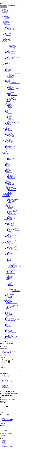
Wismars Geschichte (9, 330)
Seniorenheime (8, 127)
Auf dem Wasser (8, 170)
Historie (11, 283)
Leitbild (11, 282)
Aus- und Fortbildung (13, 287)
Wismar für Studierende (9, 187)
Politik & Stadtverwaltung (6, 196)
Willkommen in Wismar (7, 140)
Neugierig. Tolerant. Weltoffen (10, 236)
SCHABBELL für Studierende (14, 84)
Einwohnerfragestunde (11, 206)
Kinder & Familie (9, 145)
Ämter (7, 324)
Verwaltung (8, 323)
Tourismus (3, 152)
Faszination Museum (11, 89)
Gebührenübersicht (11, 260)
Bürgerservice (4, 36)
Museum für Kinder (11, 76)
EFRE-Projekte (8, 35)
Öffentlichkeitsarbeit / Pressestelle (7, 399)
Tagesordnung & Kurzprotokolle (13, 211)
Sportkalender (10, 117)
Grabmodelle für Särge (13, 263)
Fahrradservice (8, 182)
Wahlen (5, 311)
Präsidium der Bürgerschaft (12, 200)
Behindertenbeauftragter (11, 218)
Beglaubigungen (10, 253)
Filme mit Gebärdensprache (12, 99)
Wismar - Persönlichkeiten (10, 133)
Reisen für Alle (10, 175)
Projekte (9, 118)
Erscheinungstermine (9, 26)
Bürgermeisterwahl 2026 (10, 313)
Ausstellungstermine (11, 87)
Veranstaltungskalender (3, 435)
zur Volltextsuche (5, 10)
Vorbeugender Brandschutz (14, 286)
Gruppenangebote (11, 184)
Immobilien (8, 19)
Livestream (8, 203)
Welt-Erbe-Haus (12, 45)
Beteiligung (8, 205)
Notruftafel (7, 32)
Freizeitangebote (8, 123)
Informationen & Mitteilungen (10, 209)
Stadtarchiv (8, 101)
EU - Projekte (6, 34)
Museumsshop (10, 93)
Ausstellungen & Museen (10, 168)
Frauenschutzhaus (11, 225)
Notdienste (6, 30)
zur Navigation (4, 12)
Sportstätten (10, 116)
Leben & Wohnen (9, 144)
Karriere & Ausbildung (7, 300)
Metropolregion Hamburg (12, 51)
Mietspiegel (8, 62)
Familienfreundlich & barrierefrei (15, 83)
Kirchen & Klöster (9, 165)
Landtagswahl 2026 (9, 312)
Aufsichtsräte (10, 208)
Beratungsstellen (10, 224)
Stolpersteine (10, 227)
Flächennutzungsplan (11, 53)
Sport (7, 112)
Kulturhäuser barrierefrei (12, 174)
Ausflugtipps (8, 169)
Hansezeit (9, 106)
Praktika (9, 307)
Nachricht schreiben (3, 354)
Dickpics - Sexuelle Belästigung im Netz (14, 230)
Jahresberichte (10, 221)
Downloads (10, 241)
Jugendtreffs (8, 79)
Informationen (12, 75)
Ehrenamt (7, 111)
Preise (9, 274)
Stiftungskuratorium (11, 137)
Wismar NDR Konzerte (11, 158)
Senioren (5, 125)
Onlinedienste (6, 38)
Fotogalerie (10, 233)
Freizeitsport (10, 113)
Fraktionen (9, 202)
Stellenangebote (8, 302)
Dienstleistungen (8, 325)
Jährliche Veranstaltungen (12, 156)
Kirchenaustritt (10, 257)
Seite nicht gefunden (5, 387)
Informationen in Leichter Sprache (11, 336)
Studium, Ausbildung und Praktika (11, 303)
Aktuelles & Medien (5, 16)
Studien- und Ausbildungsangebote (13, 305)
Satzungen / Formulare (11, 270)
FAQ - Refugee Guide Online (10, 141)
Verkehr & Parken (7, 128)
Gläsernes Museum (13, 91)
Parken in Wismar (9, 180)
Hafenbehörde (10, 275)
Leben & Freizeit (6, 108)
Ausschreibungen (7, 17)
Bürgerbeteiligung (7, 24)
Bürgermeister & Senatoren (10, 243)
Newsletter (7, 27)
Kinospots (9, 231)
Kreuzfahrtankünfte (11, 159)
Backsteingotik (10, 105)
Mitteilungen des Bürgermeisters (13, 210)
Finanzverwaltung (9, 296)
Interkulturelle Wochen (11, 232)
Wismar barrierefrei (7, 316)
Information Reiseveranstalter (10, 183)
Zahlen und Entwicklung (12, 269)
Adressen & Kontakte (7, 40)
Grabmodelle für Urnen (13, 264)
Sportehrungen (10, 119)
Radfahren (7, 129)
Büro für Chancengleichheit (8, 219)
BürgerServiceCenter (9, 248)
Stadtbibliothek (8, 124)
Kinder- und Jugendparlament (12, 216)
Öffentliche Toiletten (9, 186)
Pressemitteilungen (7, 22)
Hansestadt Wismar (6, 343)
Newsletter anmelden (11, 28)
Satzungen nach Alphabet (12, 245)
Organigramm (12, 281)
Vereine (7, 110)
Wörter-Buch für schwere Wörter (11, 337)
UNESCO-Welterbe (11, 44)
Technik (11, 288)
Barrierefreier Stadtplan (11, 176)
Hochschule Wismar (9, 68)
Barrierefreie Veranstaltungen (12, 177)
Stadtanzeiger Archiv (9, 25)
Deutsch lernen (8, 147)
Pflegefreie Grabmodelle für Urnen (15, 266)
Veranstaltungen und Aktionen (12, 240)
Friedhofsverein (10, 272)
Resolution (9, 238)
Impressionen (8, 166)
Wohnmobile (8, 181)
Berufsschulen (8, 67)
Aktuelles (9, 86)
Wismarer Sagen (10, 77)
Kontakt (9, 278)
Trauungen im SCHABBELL (12, 95)
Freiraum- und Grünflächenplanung (13, 56)
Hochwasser (8, 31)
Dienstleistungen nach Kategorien (9, 37)
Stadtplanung (8, 52)
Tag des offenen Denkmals (12, 160)
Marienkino (10, 157)
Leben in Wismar (5, 41)
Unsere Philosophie (9, 301)
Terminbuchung (2, 357)
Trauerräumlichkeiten (11, 267)
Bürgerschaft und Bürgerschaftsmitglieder (14, 199)
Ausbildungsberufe (11, 304)
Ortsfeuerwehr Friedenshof (16, 291)
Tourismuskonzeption (7, 194)
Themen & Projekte (9, 226)
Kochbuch (7, 150)
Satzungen (7, 329)
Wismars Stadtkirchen (9, 134)
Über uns (7, 220)
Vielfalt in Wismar (9, 142)
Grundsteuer (10, 297)
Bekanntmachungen (7, 20)
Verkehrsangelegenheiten (10, 293)
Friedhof (7, 261)
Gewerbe (7, 295)
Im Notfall (9, 292)
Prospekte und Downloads (8, 193)
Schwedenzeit (10, 107)
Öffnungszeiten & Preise (12, 85)
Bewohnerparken (10, 252)
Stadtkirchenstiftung (11, 136)
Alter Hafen (8, 164)
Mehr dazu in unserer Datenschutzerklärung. (7, 5)
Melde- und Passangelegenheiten (13, 249)
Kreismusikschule (9, 70)
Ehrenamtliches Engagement (10, 148)
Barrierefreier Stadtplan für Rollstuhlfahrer (12, 319)
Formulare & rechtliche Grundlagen (13, 122)
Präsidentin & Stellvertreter (12, 201)
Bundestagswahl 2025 (9, 314)
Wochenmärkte (8, 109)
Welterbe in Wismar (13, 46)
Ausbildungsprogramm (11, 306)
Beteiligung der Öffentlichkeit (8, 21)
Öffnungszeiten (8, 326)
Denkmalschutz (8, 59)
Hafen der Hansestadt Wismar (10, 273)
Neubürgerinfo (8, 143)
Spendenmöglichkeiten (9, 139)
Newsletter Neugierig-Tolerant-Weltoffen (6, 433)
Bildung (5, 64)
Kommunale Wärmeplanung (12, 50)
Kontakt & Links (10, 121)
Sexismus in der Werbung (12, 229)
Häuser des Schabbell (13, 90)
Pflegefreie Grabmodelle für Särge (15, 265)
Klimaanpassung (10, 49)
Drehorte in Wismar (9, 172)
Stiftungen (7, 138)
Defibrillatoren (8, 33)
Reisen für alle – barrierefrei (12, 334)
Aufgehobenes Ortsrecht (12, 247)
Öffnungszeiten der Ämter (4, 355)
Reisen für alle (8, 317)
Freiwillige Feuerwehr (13, 289)
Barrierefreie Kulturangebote (10, 103)
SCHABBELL (8, 81)
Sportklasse (10, 114)
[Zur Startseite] (10, 362)
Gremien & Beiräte (9, 215)
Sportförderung (10, 120)
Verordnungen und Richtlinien (12, 246)
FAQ (7, 309)
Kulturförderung (8, 102)
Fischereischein (10, 251)
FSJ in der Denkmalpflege (14, 97)
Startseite (3, 384)
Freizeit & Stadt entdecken (12, 188)
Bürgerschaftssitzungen (11, 198)
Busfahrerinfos (10, 185)
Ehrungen (7, 131)
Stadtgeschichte (8, 104)
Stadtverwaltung (6, 242)
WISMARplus (6, 153)
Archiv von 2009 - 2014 (11, 213)
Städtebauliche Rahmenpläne (12, 55)
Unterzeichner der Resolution (14, 239)
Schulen (7, 65)
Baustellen (5, 23)
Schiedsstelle (8, 299)
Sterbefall (9, 258)
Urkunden (9, 259)
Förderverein (12, 96)
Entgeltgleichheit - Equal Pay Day (13, 228)
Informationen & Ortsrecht (12, 214)
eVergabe (7, 18)
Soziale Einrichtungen (9, 126)
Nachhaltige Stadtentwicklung (10, 43)
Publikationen (8, 63)
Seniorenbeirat (10, 217)
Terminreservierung (7, 39)
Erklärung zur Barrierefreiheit (8, 338)
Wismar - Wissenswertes (8, 130)
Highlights (9, 192)
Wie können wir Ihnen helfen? (5, 370)
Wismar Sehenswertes (7, 162)
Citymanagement (8, 310)
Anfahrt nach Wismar (9, 179)
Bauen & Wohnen (7, 42)
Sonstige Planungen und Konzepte (13, 57)
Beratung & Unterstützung (10, 223)
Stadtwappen (8, 132)
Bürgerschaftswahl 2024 (10, 315)
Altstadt (7, 163)
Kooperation (12, 92)
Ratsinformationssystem (9, 204)
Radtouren (7, 171)
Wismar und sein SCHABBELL (15, 73)
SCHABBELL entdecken (12, 190)
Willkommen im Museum (12, 82)
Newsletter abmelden (11, 29)
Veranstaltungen (6, 154)
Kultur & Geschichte (7, 80)
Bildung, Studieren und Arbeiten (11, 146)
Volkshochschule (8, 69)
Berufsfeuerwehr (10, 285)
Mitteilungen (10, 277)
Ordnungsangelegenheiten (10, 294)
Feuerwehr (7, 279)
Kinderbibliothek (10, 74)
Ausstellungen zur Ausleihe (12, 235)
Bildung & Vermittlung (11, 94)
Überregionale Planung (9, 58)
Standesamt (8, 255)
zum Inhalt (4, 9)
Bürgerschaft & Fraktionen (10, 197)
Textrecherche (10, 212)
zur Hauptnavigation (5, 11)
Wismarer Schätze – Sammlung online (14, 88)
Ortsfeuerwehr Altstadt (15, 290)
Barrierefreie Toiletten (11, 178)
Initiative (9, 237)
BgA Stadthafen (10, 276)
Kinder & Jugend (6, 71)
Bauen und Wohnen (9, 254)
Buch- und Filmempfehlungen (12, 234)
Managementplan (12, 47)
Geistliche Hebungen (11, 135)
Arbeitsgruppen (10, 207)
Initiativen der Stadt (9, 298)
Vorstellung (11, 280)
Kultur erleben (10, 189)
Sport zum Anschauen (11, 115)
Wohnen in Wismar (9, 61)
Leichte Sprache (10, 98)
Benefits (7, 308)
